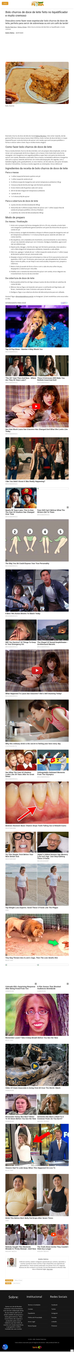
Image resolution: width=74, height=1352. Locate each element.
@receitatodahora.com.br (24, 296)
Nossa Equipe (32, 1326)
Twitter (53, 1309)
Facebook (54, 1305)
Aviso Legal (31, 1321)
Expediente (31, 1313)
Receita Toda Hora (11, 27)
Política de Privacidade (35, 1317)
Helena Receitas (40, 136)
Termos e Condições (34, 1305)
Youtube (54, 1317)
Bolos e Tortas (22, 27)
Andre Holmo (9, 33)
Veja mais (50, 1269)
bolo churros (17, 1283)
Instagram (54, 1313)
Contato (30, 1309)
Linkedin (54, 1321)
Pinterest (54, 1326)
